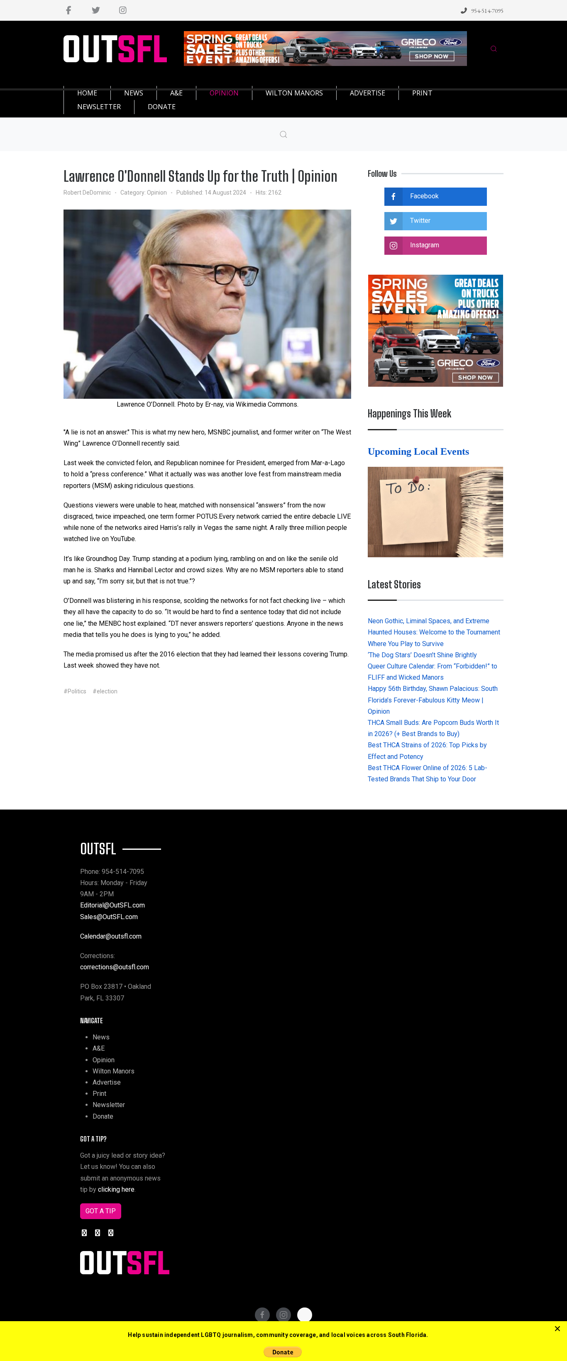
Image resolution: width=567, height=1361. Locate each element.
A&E (99, 1048)
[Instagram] (122, 10)
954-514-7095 (487, 11)
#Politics (75, 691)
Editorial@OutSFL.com (112, 905)
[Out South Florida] (115, 48)
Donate (103, 1116)
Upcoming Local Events (420, 451)
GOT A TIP (101, 1211)
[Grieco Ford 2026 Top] (325, 48)
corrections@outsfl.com (114, 967)
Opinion (157, 192)
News (101, 1037)
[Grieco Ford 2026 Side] (435, 330)
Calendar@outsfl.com (111, 936)
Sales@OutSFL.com (109, 917)
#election (105, 691)
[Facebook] (69, 10)
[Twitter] (95, 10)
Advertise (107, 1082)
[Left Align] (557, 1329)
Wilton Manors (113, 1071)
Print (99, 1094)
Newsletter (109, 1105)
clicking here (116, 1189)
